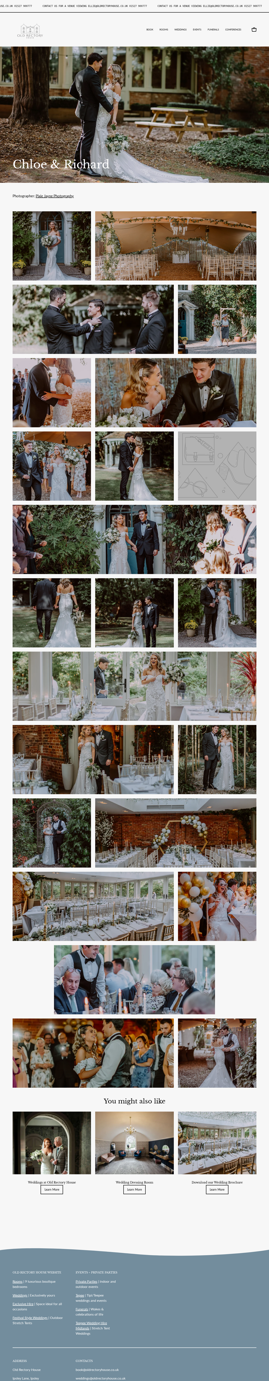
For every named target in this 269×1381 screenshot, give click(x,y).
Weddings (20, 1295)
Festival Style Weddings (30, 1318)
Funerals (82, 1309)
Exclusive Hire (23, 1304)
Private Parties (86, 1281)
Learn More (52, 1189)
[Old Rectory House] (30, 29)
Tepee (80, 1295)
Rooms (17, 1281)
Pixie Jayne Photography (55, 196)
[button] (180, 30)
